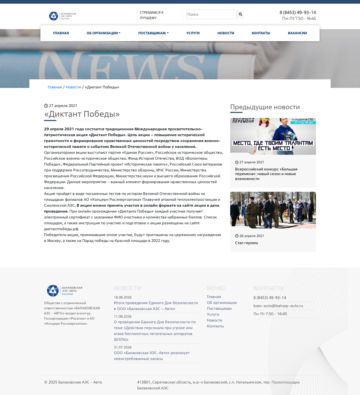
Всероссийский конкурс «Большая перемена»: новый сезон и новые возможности (266, 174)
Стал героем (246, 242)
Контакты (261, 33)
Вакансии (297, 33)
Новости (225, 33)
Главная (61, 33)
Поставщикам (152, 33)
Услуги (193, 33)
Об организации (102, 33)
